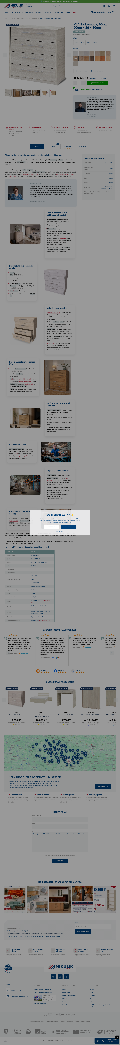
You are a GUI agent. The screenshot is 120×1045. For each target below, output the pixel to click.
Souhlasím (68, 527)
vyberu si (51, 527)
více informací (60, 531)
